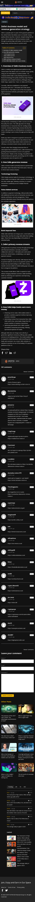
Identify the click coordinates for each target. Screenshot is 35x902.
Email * (3, 665)
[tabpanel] (19, 809)
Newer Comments (29, 371)
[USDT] (9, 708)
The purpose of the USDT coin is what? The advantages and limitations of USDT (8, 718)
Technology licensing (9, 54)
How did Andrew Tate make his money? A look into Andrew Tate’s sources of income (23, 851)
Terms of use (11, 887)
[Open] (2, 2)
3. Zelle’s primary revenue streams (11, 59)
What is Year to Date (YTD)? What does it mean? (23, 859)
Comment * (4, 672)
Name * (3, 658)
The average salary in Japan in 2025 (16, 826)
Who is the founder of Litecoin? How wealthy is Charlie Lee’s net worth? (8, 755)
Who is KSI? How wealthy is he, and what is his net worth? (24, 844)
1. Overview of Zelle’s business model (12, 50)
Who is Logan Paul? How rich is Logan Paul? (25, 716)
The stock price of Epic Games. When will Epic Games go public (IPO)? (23, 838)
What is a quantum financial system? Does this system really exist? (25, 737)
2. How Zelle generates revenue (10, 52)
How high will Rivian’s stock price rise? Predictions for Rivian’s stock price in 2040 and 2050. (25, 756)
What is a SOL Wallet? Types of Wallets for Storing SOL (7, 775)
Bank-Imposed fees (9, 57)
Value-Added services (9, 55)
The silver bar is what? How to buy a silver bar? (8, 736)
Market (4, 22)
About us (3, 887)
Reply (31, 377)
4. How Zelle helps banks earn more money (13, 61)
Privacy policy (21, 887)
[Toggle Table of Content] (23, 48)
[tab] (10, 787)
